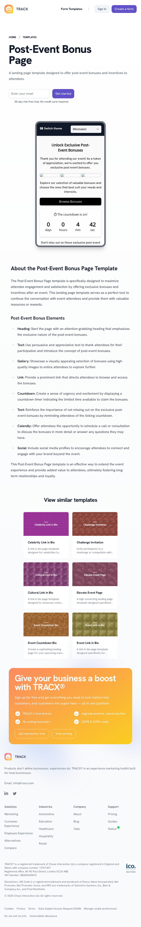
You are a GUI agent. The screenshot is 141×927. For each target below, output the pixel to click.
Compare (10, 848)
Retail (43, 843)
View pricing (64, 734)
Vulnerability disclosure (43, 916)
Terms (31, 908)
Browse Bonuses (70, 202)
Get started (63, 94)
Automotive (46, 814)
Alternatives (12, 841)
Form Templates (71, 9)
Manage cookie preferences (100, 908)
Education (45, 821)
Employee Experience (18, 833)
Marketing (11, 814)
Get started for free (32, 734)
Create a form (124, 9)
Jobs (76, 829)
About (77, 814)
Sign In (102, 9)
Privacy (21, 908)
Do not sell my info (15, 916)
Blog (76, 821)
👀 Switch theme (51, 128)
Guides (112, 821)
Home (12, 37)
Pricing (112, 814)
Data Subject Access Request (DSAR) (59, 908)
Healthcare (46, 829)
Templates (30, 37)
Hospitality (46, 836)
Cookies (9, 908)
